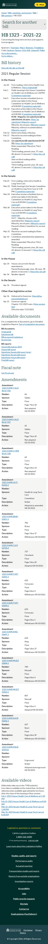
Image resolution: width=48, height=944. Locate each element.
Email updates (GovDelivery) (24, 914)
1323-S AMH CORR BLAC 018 (10, 452)
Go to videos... (7, 56)
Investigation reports (24, 881)
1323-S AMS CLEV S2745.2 (10, 546)
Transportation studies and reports (24, 871)
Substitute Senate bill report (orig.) (16, 352)
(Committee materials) (21, 95)
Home (4, 13)
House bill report (8, 349)
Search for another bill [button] (24, 24)
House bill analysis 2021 (11, 347)
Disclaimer (28, 930)
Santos (18, 50)
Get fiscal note (7, 373)
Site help (24, 904)
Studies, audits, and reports (24, 856)
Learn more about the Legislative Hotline (24, 846)
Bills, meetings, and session (19, 13)
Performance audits (24, 861)
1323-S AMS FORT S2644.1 (10, 604)
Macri (22, 47)
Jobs (24, 893)
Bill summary (6, 15)
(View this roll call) (38, 271)
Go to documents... (9, 53)
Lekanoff (35, 50)
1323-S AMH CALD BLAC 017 (10, 420)
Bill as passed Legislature (12, 337)
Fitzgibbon (39, 47)
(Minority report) (37, 125)
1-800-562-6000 (24, 837)
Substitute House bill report (13, 357)
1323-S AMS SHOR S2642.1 (10, 719)
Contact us (24, 909)
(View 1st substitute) (24, 143)
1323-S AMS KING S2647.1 (10, 633)
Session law (6, 340)
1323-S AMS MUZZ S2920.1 (10, 690)
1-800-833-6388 (33, 840)
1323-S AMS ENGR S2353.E (10, 748)
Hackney (10, 50)
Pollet (42, 50)
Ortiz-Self (26, 50)
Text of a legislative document (32, 324)
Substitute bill (7, 334)
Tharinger (14, 47)
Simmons (29, 47)
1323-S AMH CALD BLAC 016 (10, 389)
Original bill (6, 332)
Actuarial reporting (24, 866)
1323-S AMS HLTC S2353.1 (10, 483)
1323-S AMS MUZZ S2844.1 (10, 661)
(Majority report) (28, 122)
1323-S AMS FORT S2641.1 (10, 575)
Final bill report (7, 360)
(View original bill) (29, 87)
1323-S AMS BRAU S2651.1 (10, 517)
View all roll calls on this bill (12, 68)
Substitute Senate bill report (13, 355)
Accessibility (24, 888)
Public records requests (24, 899)
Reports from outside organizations (24, 876)
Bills (35, 13)
